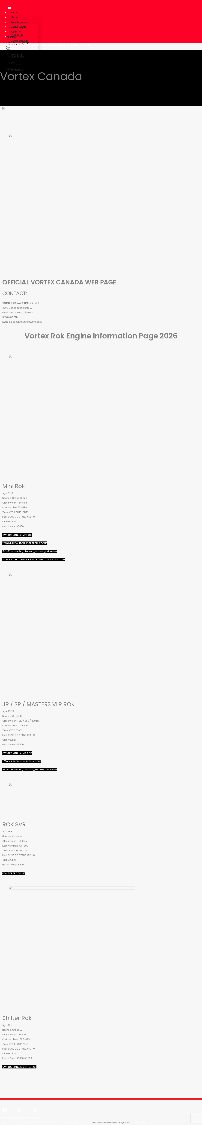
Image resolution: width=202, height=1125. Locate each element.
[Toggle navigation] (9, 8)
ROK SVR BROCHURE (13, 873)
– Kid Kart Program (12, 34)
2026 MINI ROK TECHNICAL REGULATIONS (24, 543)
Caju (150, 1122)
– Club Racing (16, 56)
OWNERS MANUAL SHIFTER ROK (19, 1066)
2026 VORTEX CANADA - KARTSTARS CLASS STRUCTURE (33, 559)
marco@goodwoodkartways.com (22, 321)
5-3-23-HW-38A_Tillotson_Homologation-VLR (29, 769)
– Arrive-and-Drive (15, 47)
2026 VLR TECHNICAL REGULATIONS (21, 761)
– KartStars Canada (13, 67)
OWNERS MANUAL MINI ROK (17, 535)
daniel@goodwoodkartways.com (111, 1122)
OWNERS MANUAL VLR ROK (17, 753)
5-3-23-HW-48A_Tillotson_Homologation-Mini (29, 551)
